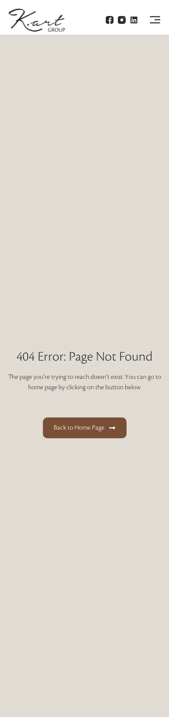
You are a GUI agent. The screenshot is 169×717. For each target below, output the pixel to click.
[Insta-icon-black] (122, 20)
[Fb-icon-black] (110, 20)
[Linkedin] (134, 20)
